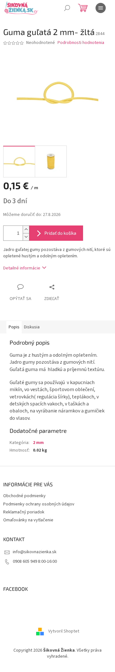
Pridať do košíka (60, 233)
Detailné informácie (21, 268)
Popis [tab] (14, 327)
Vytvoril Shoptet (63, 631)
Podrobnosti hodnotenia (80, 43)
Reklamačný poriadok (23, 512)
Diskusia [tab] (32, 327)
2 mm (38, 443)
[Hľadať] (67, 8)
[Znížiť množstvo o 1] (26, 236)
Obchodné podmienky (24, 496)
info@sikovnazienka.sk (35, 552)
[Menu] (100, 8)
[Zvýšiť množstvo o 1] (26, 229)
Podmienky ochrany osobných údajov (38, 504)
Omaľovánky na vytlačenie (28, 520)
